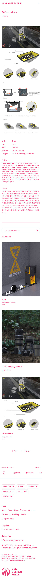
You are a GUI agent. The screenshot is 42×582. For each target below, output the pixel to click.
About (4, 510)
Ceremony (6, 514)
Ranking (15, 514)
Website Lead (7, 496)
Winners (31, 510)
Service (23, 510)
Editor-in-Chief (33, 486)
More (37, 467)
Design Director (8, 491)
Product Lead (22, 491)
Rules (16, 510)
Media (23, 514)
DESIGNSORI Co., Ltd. (10, 529)
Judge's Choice (8, 518)
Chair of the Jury (8, 486)
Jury (10, 510)
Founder (21, 486)
